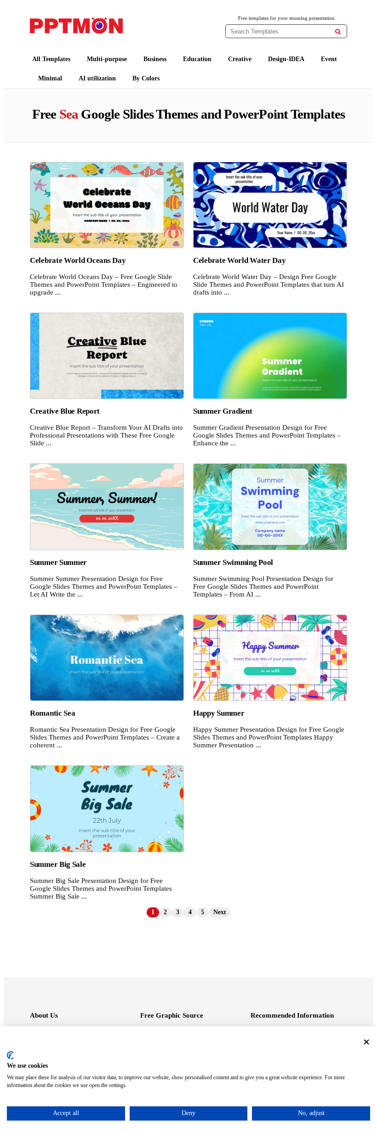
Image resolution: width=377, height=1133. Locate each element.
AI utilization (97, 78)
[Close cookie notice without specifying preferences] (366, 1042)
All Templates (51, 59)
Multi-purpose (107, 59)
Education (197, 59)
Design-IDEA (286, 59)
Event (329, 59)
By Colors (146, 78)
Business (154, 59)
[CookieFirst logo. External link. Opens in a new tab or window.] (10, 1055)
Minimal (50, 78)
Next (219, 912)
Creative (239, 59)
